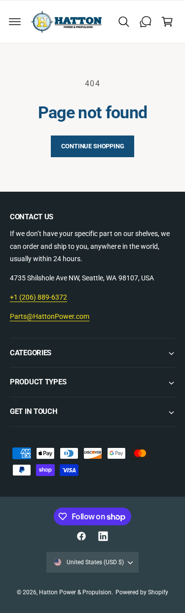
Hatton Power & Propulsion (75, 592)
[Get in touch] (145, 22)
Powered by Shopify (141, 592)
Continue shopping (92, 146)
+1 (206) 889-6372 (38, 297)
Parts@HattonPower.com (49, 316)
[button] (15, 22)
